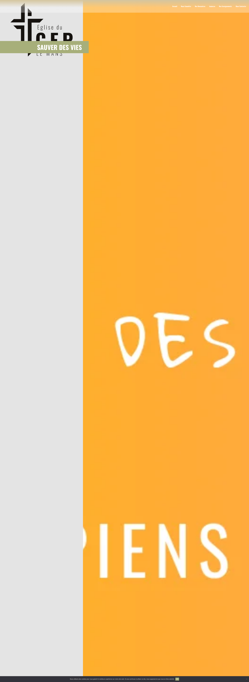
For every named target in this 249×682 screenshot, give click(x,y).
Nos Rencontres (200, 6)
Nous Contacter (241, 6)
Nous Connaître (186, 6)
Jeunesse (212, 6)
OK (177, 679)
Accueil (174, 6)
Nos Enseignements (225, 6)
